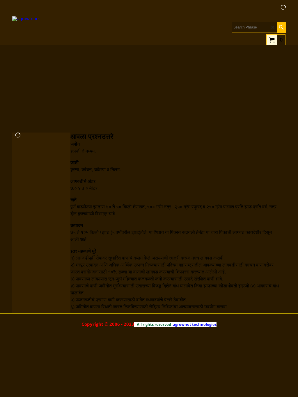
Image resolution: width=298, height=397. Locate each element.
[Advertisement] (149, 89)
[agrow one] (44, 30)
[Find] (281, 27)
